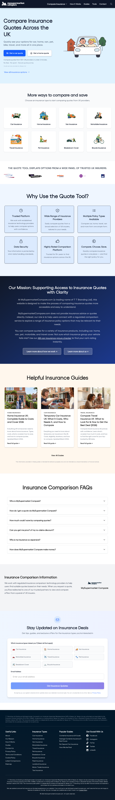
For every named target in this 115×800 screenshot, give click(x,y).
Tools (94, 4)
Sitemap (8, 764)
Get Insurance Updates (57, 686)
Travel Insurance (38, 748)
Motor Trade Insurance (40, 767)
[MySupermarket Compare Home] (13, 4)
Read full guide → (13, 443)
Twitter (92, 746)
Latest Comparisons (12, 761)
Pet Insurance (37, 751)
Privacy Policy (96, 693)
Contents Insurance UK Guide (70, 736)
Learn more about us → (78, 351)
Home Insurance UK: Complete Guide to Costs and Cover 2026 (20, 418)
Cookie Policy (10, 758)
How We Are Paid (65, 747)
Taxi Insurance (37, 770)
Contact (102, 4)
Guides (87, 4)
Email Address (16, 671)
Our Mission (9, 739)
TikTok (92, 743)
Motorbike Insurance (39, 745)
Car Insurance (37, 736)
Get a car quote (16, 53)
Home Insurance (38, 739)
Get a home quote (41, 53)
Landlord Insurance (39, 764)
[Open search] (111, 4)
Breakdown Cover (38, 754)
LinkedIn (93, 750)
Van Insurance (37, 742)
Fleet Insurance (37, 761)
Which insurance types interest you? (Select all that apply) (32, 643)
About (7, 736)
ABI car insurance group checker (54, 338)
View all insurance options (15, 72)
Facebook (93, 736)
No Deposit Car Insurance (68, 744)
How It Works (75, 4)
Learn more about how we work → (42, 351)
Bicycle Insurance (38, 758)
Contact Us (9, 748)
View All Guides (57, 455)
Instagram (93, 739)
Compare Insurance (56, 4)
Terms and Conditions (13, 754)
